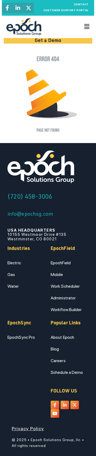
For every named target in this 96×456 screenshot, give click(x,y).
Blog (55, 349)
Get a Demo (48, 40)
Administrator (63, 297)
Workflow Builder (66, 309)
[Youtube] (55, 413)
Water (13, 286)
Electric (14, 262)
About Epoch (62, 337)
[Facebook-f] (7, 8)
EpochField (61, 262)
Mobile (57, 274)
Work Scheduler (65, 286)
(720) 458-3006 (29, 197)
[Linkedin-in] (18, 8)
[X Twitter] (28, 8)
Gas (11, 274)
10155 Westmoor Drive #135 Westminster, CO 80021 (36, 234)
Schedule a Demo (67, 372)
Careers (58, 360)
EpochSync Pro (21, 337)
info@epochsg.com (30, 214)
